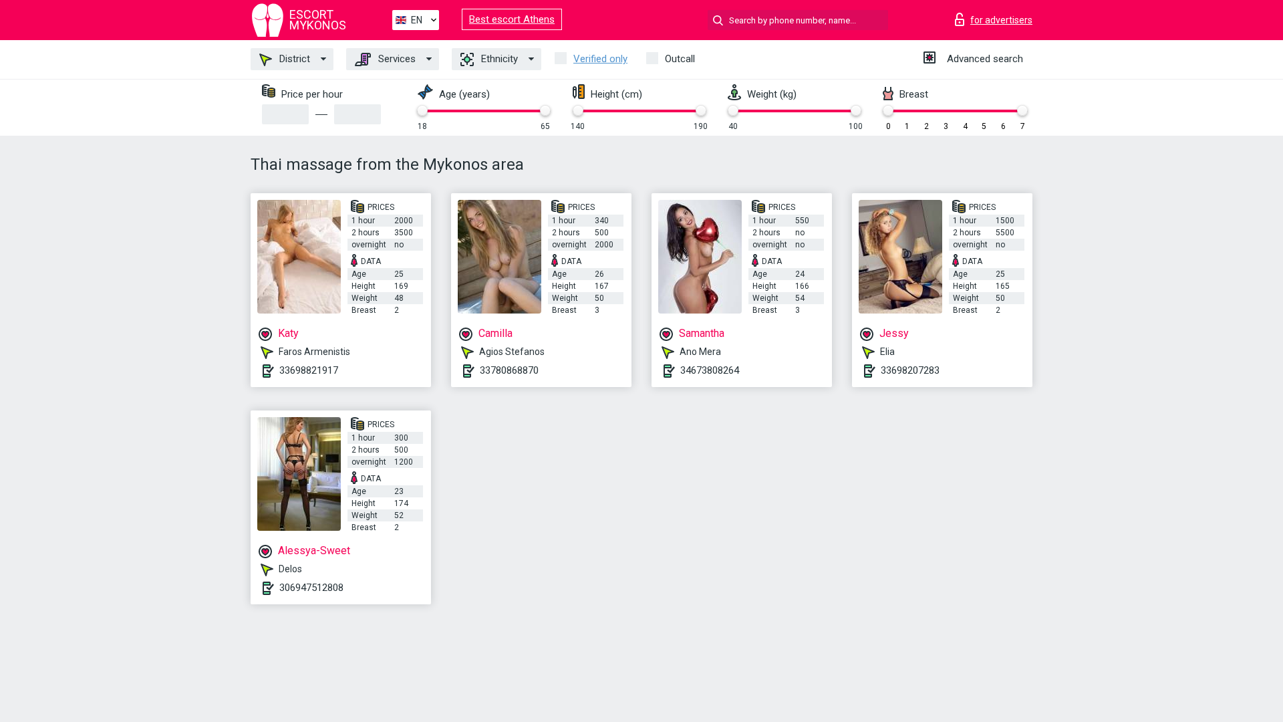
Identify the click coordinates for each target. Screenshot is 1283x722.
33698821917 (308, 370)
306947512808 (311, 588)
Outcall (680, 59)
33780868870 (509, 370)
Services (396, 59)
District (293, 59)
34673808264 (709, 370)
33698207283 (910, 370)
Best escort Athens (512, 19)
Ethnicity (498, 59)
